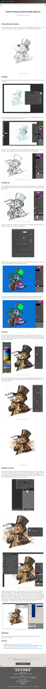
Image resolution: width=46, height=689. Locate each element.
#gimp (21, 660)
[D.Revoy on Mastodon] (16, 670)
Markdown (30, 660)
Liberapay (21, 674)
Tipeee (26, 674)
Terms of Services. (10, 686)
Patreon (16, 674)
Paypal (30, 674)
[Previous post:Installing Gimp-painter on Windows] (1, 5)
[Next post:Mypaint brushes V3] (45, 5)
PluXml (22, 686)
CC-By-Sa (21, 681)
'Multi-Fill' (12, 224)
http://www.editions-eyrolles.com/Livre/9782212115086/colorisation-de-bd (20, 647)
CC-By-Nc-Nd (26, 681)
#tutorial (17, 660)
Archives (23, 684)
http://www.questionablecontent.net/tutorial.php (31, 648)
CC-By (17, 681)
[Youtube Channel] (22, 670)
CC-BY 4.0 (37, 658)
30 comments (23, 663)
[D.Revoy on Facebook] (27, 670)
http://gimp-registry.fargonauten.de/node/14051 (21, 644)
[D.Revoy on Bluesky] (19, 670)
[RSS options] (29, 670)
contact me (37, 686)
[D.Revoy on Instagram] (24, 670)
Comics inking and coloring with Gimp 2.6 (19, 658)
